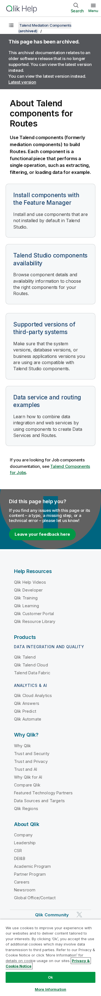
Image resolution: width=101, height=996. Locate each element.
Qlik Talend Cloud (31, 665)
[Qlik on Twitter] (79, 914)
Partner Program (30, 874)
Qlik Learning (26, 605)
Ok (50, 977)
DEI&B (19, 858)
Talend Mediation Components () (44, 28)
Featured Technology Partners (43, 792)
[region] (50, 957)
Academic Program (32, 866)
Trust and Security (31, 753)
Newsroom (24, 889)
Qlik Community (52, 914)
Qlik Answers (26, 703)
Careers (21, 882)
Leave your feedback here (42, 534)
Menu (93, 10)
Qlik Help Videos (30, 582)
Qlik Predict (25, 711)
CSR (18, 850)
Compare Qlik (27, 785)
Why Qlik (22, 745)
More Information (50, 989)
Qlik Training (26, 597)
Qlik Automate (27, 719)
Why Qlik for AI (28, 777)
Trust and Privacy (31, 761)
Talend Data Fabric (32, 672)
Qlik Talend (25, 657)
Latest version (22, 82)
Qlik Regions (26, 808)
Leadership (25, 842)
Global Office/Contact (35, 897)
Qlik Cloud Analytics (33, 695)
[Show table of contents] (11, 25)
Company (23, 834)
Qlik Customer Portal (34, 613)
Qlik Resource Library (34, 621)
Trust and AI (25, 769)
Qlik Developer (28, 590)
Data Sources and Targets (39, 800)
